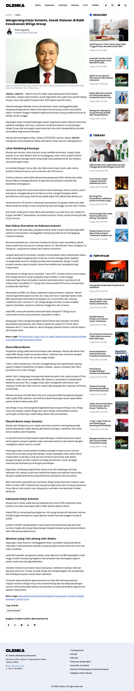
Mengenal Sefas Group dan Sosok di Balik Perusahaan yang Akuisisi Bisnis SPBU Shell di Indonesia (101, 440)
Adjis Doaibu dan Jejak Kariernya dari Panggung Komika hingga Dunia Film (107, 166)
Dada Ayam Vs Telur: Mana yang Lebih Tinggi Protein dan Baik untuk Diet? (108, 45)
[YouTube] (119, 5)
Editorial (74, 658)
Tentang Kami (76, 650)
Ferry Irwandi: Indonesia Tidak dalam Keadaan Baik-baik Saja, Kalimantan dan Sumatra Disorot (101, 336)
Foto (85, 5)
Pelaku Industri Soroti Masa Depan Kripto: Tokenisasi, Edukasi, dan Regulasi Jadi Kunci (101, 233)
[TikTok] (106, 5)
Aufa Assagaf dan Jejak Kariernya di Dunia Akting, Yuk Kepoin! (101, 216)
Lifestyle (62, 5)
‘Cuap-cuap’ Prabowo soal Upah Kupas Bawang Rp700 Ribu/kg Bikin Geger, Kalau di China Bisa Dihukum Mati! (101, 423)
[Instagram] (112, 5)
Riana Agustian (22, 30)
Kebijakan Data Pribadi (81, 673)
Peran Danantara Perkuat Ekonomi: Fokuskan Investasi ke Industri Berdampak (100, 353)
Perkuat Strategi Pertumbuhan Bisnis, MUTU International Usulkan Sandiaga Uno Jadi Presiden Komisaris (101, 388)
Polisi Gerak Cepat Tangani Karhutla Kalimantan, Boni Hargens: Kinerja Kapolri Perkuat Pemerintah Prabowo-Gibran (101, 181)
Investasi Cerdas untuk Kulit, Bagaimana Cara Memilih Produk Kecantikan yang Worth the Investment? (101, 60)
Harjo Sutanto (13, 610)
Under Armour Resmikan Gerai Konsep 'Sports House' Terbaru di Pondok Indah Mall (101, 406)
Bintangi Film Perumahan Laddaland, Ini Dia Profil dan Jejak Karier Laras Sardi (101, 198)
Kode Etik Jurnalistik (79, 665)
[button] (8, 625)
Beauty (75, 5)
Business (49, 5)
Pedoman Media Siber (80, 661)
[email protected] (16, 666)
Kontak (73, 654)
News (38, 5)
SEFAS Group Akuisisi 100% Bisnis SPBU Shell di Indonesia (101, 78)
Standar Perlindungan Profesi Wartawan (89, 669)
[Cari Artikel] (125, 5)
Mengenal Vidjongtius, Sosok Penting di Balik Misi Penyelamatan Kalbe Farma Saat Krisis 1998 (101, 112)
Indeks (95, 5)
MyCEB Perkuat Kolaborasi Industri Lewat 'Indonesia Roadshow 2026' (99, 319)
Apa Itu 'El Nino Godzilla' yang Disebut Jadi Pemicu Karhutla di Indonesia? (101, 301)
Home (8, 15)
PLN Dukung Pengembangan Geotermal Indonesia (100, 371)
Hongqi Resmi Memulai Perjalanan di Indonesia (107, 286)
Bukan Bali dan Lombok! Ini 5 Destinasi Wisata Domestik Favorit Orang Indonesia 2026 (101, 95)
